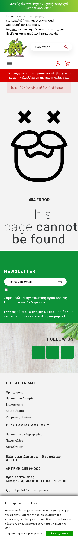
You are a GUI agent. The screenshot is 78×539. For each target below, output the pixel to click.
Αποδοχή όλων (59, 533)
